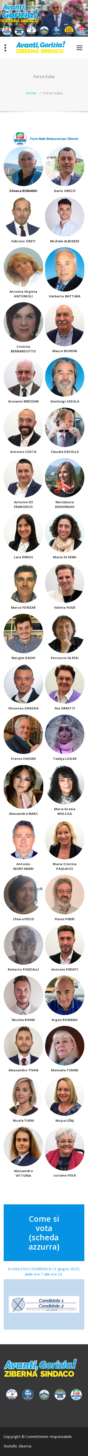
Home (31, 92)
